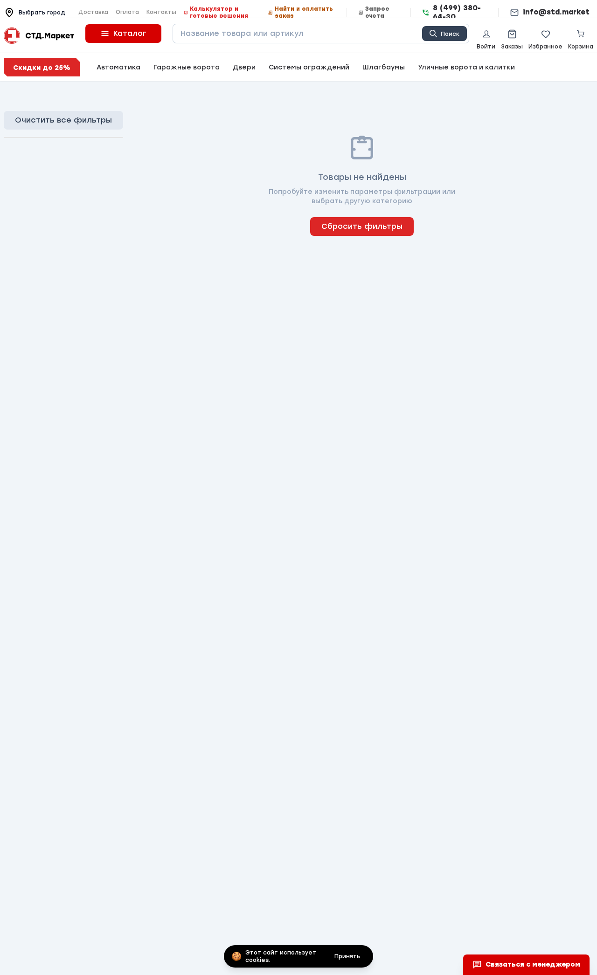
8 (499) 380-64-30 (457, 12)
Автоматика (118, 67)
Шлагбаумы (383, 67)
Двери (244, 67)
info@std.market (556, 12)
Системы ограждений (309, 67)
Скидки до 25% (41, 68)
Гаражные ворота (186, 67)
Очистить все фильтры (63, 120)
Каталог (129, 33)
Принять (347, 956)
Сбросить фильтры (362, 226)
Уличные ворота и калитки (466, 67)
